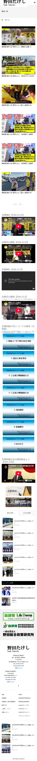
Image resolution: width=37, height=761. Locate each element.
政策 (3, 694)
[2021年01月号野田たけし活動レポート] (6, 591)
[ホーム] (2, 20)
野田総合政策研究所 (23, 701)
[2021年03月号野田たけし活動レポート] (8, 559)
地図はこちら (18, 668)
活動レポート (5, 712)
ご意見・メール (6, 708)
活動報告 (4, 698)
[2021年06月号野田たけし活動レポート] (8, 523)
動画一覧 (4, 705)
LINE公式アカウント (24, 712)
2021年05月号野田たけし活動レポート (24, 534)
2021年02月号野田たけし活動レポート (24, 570)
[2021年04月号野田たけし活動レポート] (8, 547)
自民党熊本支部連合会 (24, 698)
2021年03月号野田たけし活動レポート (24, 558)
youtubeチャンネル (23, 705)
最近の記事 (10, 513)
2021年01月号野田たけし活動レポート (23, 589)
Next (20, 204)
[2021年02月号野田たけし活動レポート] (8, 571)
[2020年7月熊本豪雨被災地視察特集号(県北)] (6, 601)
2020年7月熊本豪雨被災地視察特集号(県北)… (23, 599)
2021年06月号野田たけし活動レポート (24, 522)
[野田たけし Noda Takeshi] (18, 653)
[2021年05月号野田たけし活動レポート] (8, 535)
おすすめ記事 (27, 513)
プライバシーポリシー (24, 715)
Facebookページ (23, 708)
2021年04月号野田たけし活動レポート (24, 546)
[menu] (34, 2)
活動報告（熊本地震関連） (9, 701)
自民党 (20, 694)
